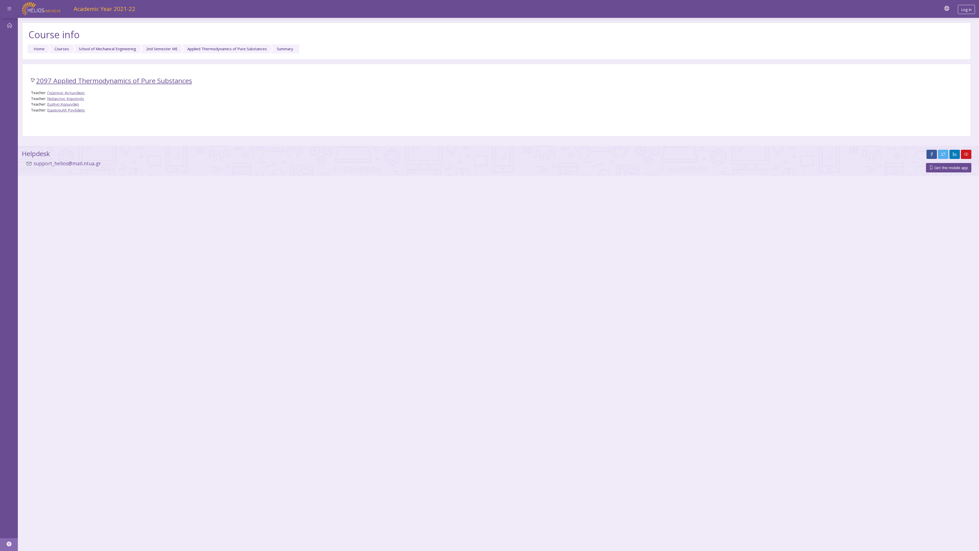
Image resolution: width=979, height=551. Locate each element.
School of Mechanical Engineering (107, 48)
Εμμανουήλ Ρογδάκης (66, 109)
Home (39, 48)
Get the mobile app (950, 167)
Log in (966, 9)
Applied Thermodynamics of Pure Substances (227, 48)
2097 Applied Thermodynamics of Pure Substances (114, 81)
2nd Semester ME (162, 48)
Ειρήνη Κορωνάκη (63, 104)
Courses (62, 48)
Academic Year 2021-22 (104, 9)
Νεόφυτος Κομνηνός (65, 98)
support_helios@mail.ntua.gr (67, 163)
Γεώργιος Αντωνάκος (66, 92)
